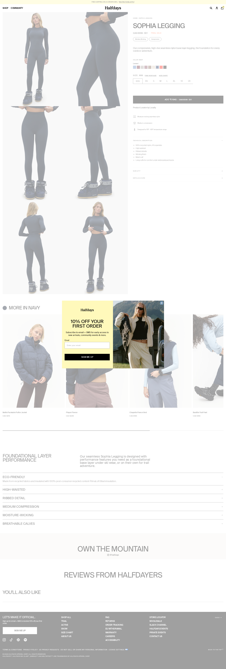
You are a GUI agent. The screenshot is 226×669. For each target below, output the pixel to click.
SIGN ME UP (87, 357)
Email (67, 340)
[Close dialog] (161, 303)
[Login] (216, 8)
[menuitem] (7, 8)
